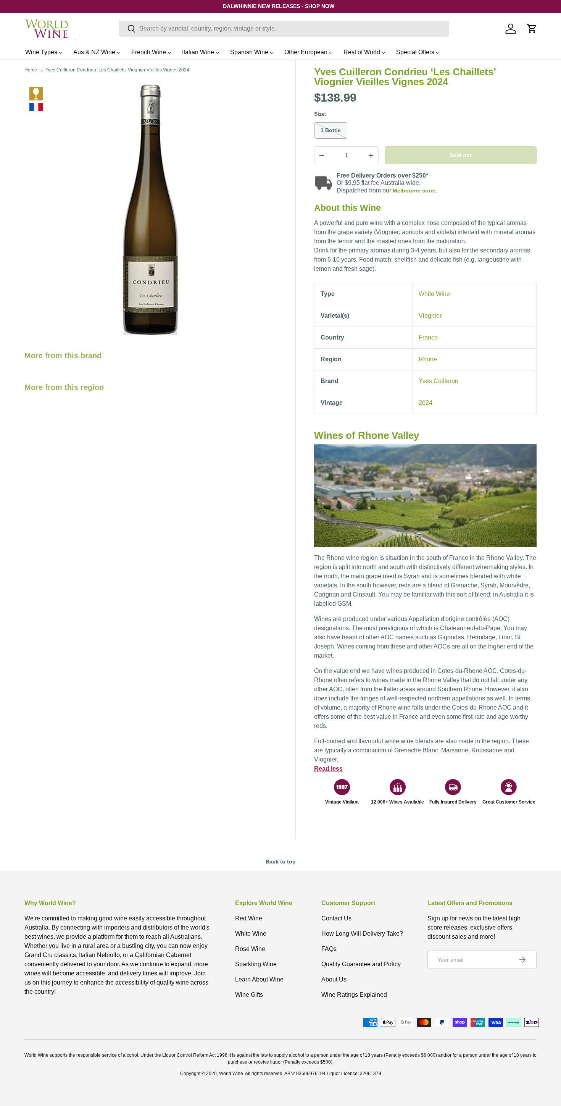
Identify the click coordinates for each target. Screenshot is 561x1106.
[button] (532, 28)
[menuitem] (43, 52)
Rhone (428, 359)
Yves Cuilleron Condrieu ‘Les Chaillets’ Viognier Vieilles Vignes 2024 (117, 70)
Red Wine (248, 918)
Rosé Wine (250, 949)
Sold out (461, 155)
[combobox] (284, 29)
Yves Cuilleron (438, 381)
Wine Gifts (249, 994)
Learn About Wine (259, 979)
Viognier (430, 315)
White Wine (36, 93)
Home (30, 70)
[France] (36, 107)
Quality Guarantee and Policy (361, 964)
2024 (425, 402)
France (428, 337)
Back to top (281, 862)
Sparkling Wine (256, 964)
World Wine (231, 1073)
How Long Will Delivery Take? (362, 933)
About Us (334, 979)
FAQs (329, 949)
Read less (328, 768)
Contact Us (336, 918)
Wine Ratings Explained (354, 994)
